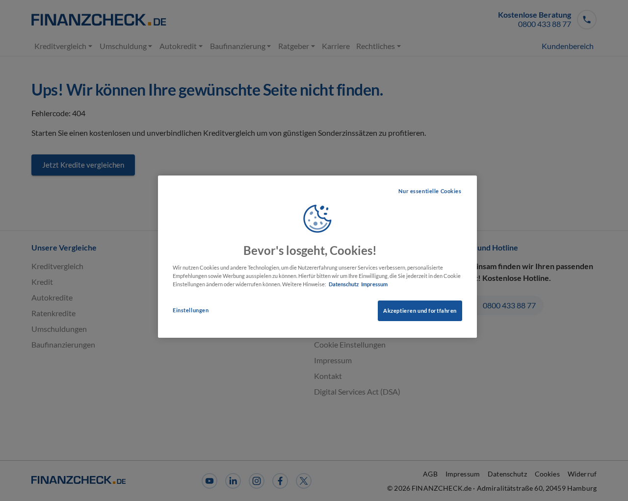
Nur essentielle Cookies (429, 191)
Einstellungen (191, 310)
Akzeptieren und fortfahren (420, 310)
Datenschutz (344, 284)
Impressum (374, 284)
